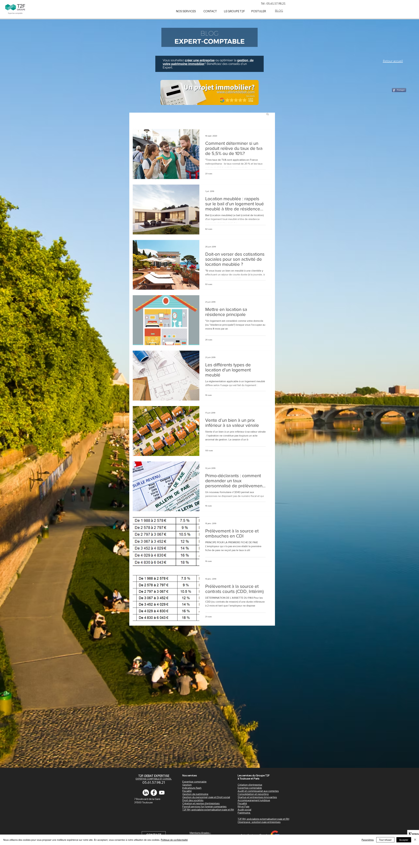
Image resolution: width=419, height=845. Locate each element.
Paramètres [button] (368, 839)
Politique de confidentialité (174, 839)
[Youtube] (162, 792)
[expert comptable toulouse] (154, 792)
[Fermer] (415, 839)
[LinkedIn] (146, 792)
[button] (267, 114)
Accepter (403, 839)
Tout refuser (385, 839)
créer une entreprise (200, 60)
